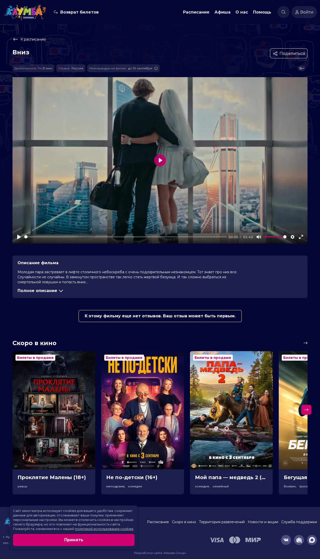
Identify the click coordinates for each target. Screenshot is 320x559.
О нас (242, 12)
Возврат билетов (79, 12)
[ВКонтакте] (286, 540)
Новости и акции (263, 522)
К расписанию (33, 39)
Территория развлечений (222, 522)
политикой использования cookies (104, 529)
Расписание (196, 12)
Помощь (262, 12)
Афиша (222, 12)
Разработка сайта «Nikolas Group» (160, 553)
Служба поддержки (299, 522)
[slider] (125, 236)
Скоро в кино (184, 522)
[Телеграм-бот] (299, 540)
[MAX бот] (312, 540)
